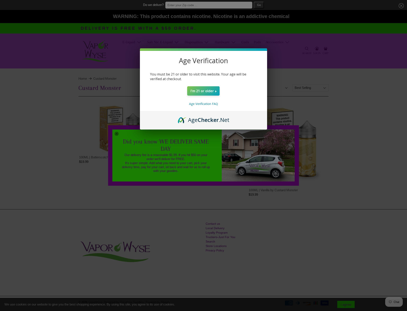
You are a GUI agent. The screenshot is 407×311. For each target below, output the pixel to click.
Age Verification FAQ (203, 104)
